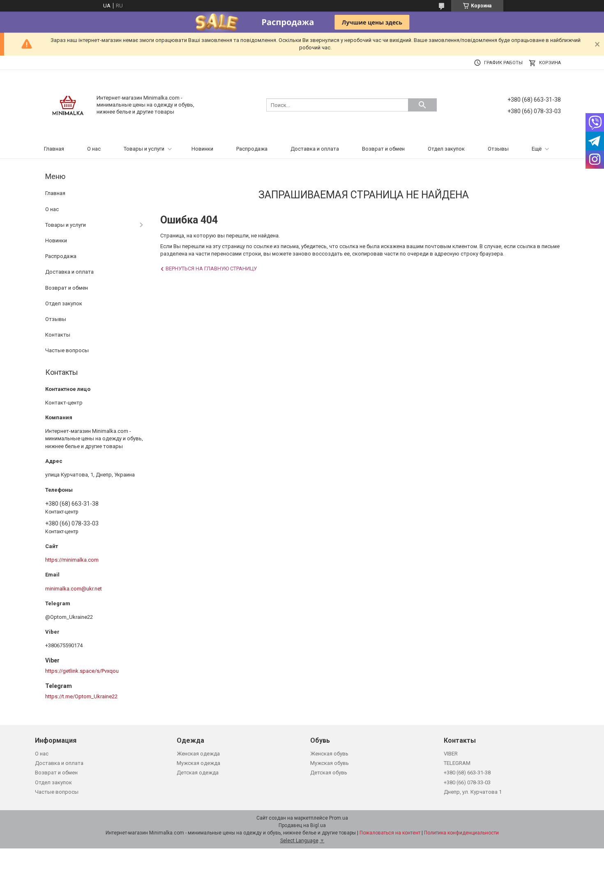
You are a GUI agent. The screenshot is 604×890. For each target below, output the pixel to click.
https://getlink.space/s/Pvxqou (82, 671)
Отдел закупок (446, 149)
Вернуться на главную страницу (211, 268)
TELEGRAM (457, 763)
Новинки (202, 149)
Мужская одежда (198, 763)
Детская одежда (198, 772)
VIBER (451, 754)
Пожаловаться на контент (390, 833)
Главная (54, 149)
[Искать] (422, 105)
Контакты (57, 335)
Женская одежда (198, 754)
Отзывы (498, 149)
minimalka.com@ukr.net (73, 589)
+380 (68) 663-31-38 (467, 772)
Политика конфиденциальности (461, 833)
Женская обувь (329, 754)
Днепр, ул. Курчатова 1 (473, 792)
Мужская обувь (329, 763)
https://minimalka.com (72, 560)
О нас (94, 149)
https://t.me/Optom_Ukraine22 (81, 696)
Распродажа (251, 149)
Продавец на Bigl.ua (302, 825)
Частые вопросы (67, 350)
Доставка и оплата (314, 149)
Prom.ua (338, 818)
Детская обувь (328, 772)
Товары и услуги (144, 149)
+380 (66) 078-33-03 (467, 782)
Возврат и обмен (383, 149)
